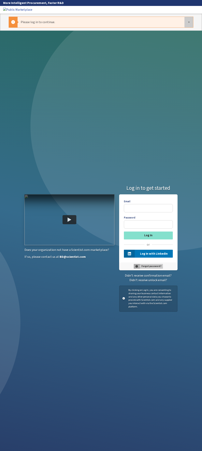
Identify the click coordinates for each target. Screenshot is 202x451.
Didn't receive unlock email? (148, 280)
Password (129, 217)
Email (127, 201)
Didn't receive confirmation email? (148, 275)
